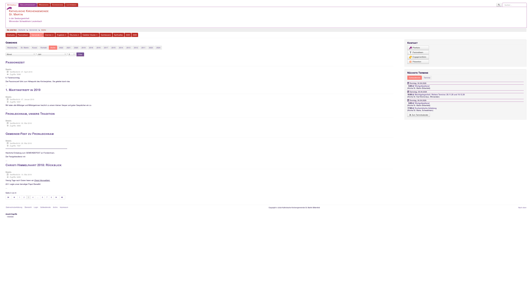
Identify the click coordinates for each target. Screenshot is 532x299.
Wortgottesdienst (421, 86)
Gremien (48, 34)
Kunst (34, 47)
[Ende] (62, 197)
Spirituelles (118, 34)
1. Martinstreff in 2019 (23, 89)
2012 (136, 47)
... (38, 197)
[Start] (8, 197)
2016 (98, 47)
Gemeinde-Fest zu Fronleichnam (30, 133)
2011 (143, 47)
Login (36, 207)
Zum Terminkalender (419, 115)
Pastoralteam (23, 34)
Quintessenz (106, 34)
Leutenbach (71, 4)
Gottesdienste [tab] (414, 77)
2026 (135, 34)
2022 (61, 47)
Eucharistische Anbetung (425, 108)
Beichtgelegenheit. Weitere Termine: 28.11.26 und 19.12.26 (439, 94)
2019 (83, 47)
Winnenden (43, 4)
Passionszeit (15, 62)
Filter (80, 54)
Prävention (417, 61)
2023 (151, 47)
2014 (121, 47)
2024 (158, 47)
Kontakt (44, 47)
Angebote (60, 34)
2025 (128, 34)
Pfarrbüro (416, 47)
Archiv (53, 47)
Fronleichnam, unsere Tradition (30, 113)
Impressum (64, 207)
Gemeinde (35, 34)
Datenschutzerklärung (14, 207)
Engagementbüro (419, 57)
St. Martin (25, 47)
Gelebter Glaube (89, 34)
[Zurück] (14, 197)
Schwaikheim (57, 4)
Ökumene (73, 34)
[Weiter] (56, 197)
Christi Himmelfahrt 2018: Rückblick (34, 165)
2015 (113, 47)
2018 (91, 47)
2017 (106, 47)
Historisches (12, 47)
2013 (128, 47)
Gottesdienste (45, 207)
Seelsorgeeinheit (27, 4)
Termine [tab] (427, 77)
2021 (69, 47)
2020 (76, 47)
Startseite (11, 34)
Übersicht (28, 207)
